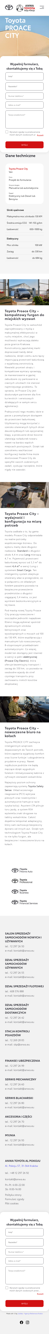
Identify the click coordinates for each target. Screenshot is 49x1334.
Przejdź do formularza (20, 179)
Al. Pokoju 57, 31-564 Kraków (21, 1165)
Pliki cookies (12, 1203)
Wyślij (24, 144)
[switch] (40, 135)
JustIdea (20, 1313)
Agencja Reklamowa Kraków (33, 1313)
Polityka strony (13, 1194)
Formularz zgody (14, 1199)
